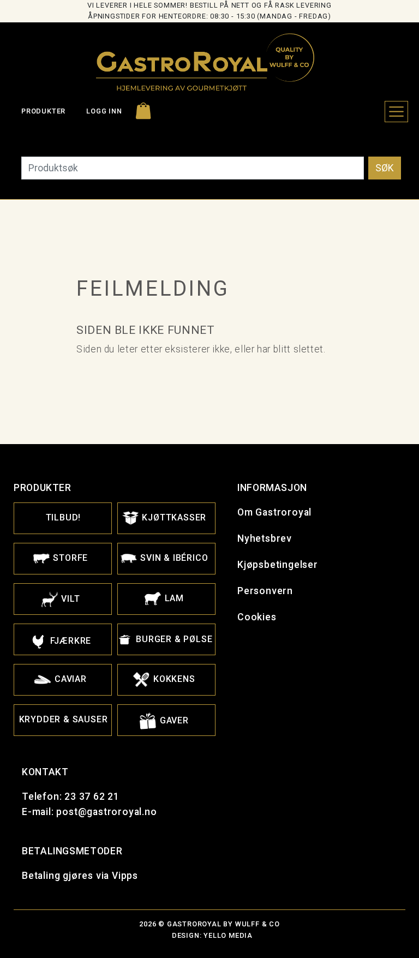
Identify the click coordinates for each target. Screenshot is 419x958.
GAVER (173, 720)
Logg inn (104, 111)
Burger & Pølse (173, 639)
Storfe (69, 558)
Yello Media (228, 935)
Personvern (265, 590)
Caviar (69, 679)
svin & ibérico (173, 558)
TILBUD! (63, 517)
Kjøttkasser (173, 517)
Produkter (43, 111)
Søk (384, 168)
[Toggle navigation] (396, 111)
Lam (173, 598)
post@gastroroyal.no (106, 811)
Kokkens (173, 679)
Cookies (257, 617)
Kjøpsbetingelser (277, 564)
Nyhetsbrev (264, 538)
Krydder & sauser (63, 719)
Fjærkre (69, 641)
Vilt (69, 599)
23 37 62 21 (91, 796)
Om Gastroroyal (274, 512)
